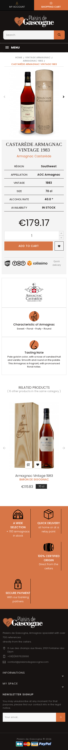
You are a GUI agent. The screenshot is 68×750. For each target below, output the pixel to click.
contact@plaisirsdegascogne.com (28, 662)
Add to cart (28, 246)
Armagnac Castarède (34, 156)
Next (63, 96)
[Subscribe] (60, 717)
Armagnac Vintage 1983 (34, 475)
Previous (4, 96)
